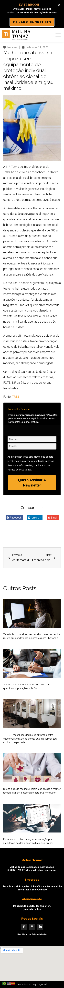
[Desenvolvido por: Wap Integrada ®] (32, 984)
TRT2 (15, 396)
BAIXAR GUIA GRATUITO (32, 22)
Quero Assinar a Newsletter (32, 482)
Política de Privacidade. (20, 469)
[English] (9, 983)
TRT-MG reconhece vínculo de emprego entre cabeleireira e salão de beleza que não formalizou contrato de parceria (30, 739)
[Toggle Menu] (58, 34)
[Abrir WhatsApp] (56, 980)
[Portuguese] (4, 983)
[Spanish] (13, 983)
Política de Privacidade (32, 934)
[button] (14, 517)
